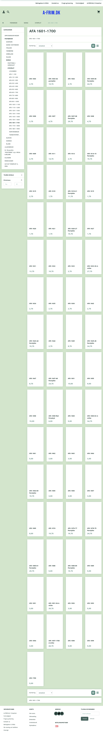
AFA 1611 (52, 153)
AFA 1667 (90, 491)
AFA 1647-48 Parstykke (53, 379)
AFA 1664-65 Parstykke (33, 492)
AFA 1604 (71, 79)
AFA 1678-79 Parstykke (91, 529)
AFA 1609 (32, 153)
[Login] (4, 11)
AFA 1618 (52, 191)
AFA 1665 (52, 491)
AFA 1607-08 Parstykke (72, 117)
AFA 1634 (32, 303)
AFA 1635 (52, 303)
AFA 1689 (90, 566)
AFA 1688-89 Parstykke (72, 567)
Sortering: (32, 46)
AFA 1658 (32, 416)
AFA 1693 (90, 603)
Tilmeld (84, 719)
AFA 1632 (52, 266)
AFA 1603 (32, 79)
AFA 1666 (71, 491)
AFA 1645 (71, 341)
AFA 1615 (32, 191)
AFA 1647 (32, 378)
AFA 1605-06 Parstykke (91, 80)
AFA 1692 (71, 603)
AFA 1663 (71, 453)
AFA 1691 (32, 603)
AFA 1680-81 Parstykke (33, 567)
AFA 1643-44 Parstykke (33, 342)
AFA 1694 (32, 641)
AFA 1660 (71, 416)
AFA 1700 (32, 678)
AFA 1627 (90, 228)
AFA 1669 (32, 528)
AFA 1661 (32, 453)
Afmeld (92, 719)
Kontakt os (55, 3)
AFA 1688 (52, 566)
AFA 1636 (71, 303)
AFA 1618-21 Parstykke (72, 192)
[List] (97, 46)
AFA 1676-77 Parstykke (72, 529)
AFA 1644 (52, 341)
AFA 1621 (52, 228)
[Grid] (93, 46)
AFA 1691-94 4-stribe (54, 604)
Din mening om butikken (11, 727)
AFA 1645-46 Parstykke (91, 342)
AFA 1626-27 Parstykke (72, 229)
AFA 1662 (52, 453)
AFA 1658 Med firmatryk (54, 417)
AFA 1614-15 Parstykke (91, 154)
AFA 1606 (32, 116)
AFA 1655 (90, 378)
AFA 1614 (71, 153)
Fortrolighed (80, 3)
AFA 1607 (52, 116)
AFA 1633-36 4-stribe (92, 267)
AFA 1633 (71, 266)
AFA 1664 (90, 453)
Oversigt (6, 730)
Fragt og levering (67, 3)
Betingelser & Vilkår (42, 3)
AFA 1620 (32, 228)
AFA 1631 (32, 266)
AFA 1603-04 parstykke (53, 80)
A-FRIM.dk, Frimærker (94, 3)
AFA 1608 (90, 116)
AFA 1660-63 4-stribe (92, 417)
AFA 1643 (90, 303)
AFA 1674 (52, 528)
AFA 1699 (90, 641)
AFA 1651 (71, 378)
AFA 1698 (71, 641)
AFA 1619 (90, 191)
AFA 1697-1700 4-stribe (54, 642)
